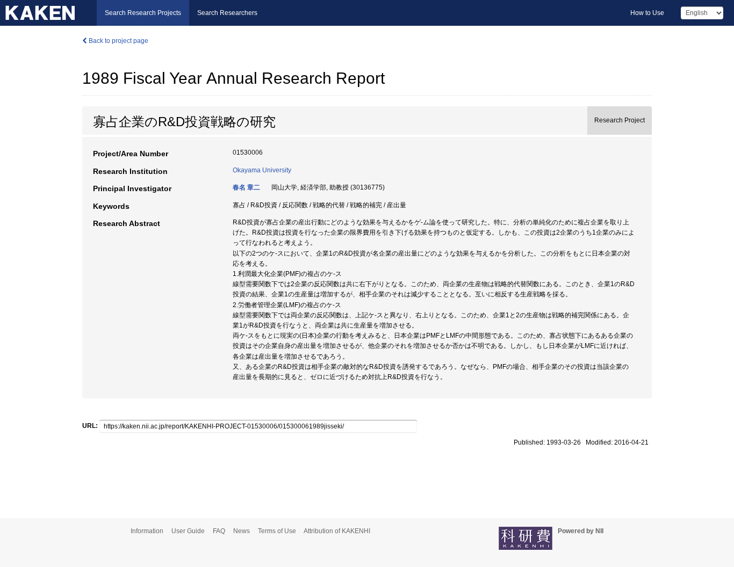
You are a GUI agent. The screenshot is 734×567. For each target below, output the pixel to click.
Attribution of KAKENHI (337, 531)
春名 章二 (246, 187)
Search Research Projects (143, 13)
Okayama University (262, 170)
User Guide (188, 531)
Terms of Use (277, 531)
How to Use (647, 13)
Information (147, 531)
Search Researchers (227, 13)
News (241, 531)
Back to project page (117, 41)
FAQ (219, 531)
